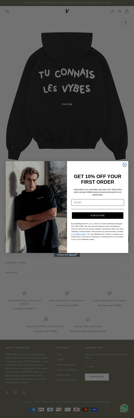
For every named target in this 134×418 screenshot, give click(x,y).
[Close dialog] (125, 165)
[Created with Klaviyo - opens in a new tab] (67, 255)
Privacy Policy (81, 234)
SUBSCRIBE (98, 215)
